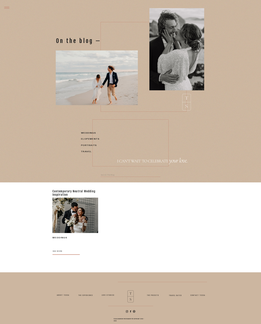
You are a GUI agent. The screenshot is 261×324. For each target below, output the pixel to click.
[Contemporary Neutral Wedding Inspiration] (75, 215)
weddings (59, 238)
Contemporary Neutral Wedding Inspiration (73, 192)
